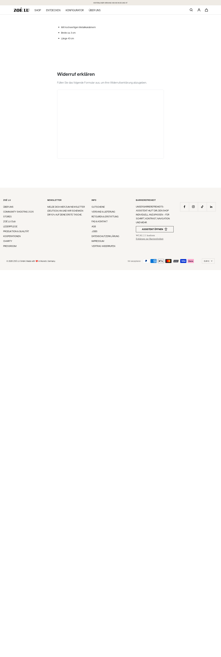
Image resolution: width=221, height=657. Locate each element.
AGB (94, 226)
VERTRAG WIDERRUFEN (103, 245)
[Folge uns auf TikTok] (202, 206)
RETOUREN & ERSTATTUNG (105, 216)
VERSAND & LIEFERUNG (103, 211)
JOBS (94, 231)
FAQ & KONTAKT (100, 221)
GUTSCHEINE (98, 206)
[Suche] (191, 10)
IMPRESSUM (98, 240)
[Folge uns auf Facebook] (184, 206)
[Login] (199, 10)
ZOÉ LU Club (9, 221)
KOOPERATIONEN (12, 236)
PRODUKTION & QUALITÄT (16, 231)
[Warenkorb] (206, 10)
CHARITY (7, 240)
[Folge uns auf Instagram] (193, 206)
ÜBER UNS (8, 206)
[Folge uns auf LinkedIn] (211, 206)
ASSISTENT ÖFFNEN (152, 229)
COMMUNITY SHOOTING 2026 (18, 211)
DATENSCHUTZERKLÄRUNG (105, 236)
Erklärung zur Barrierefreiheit (149, 239)
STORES (7, 216)
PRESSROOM (10, 245)
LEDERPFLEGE (10, 226)
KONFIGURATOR (75, 10)
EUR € (206, 261)
